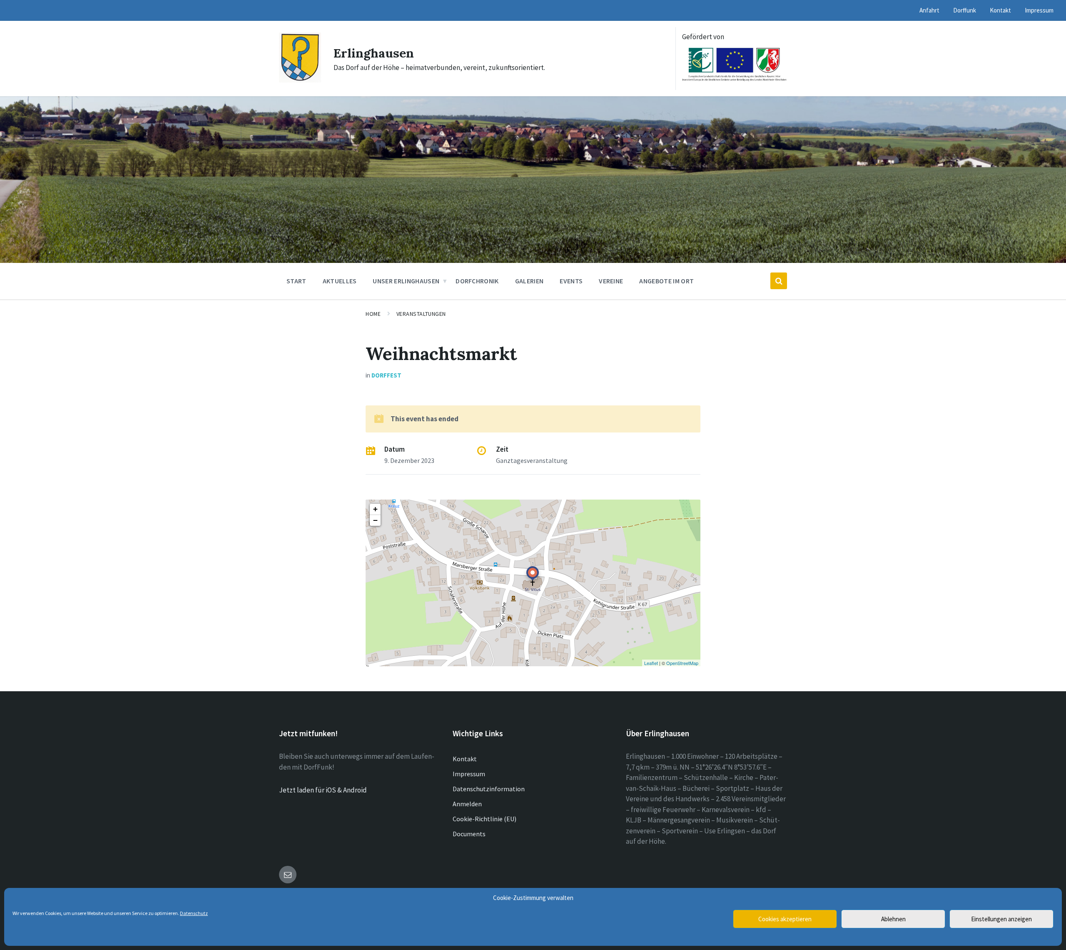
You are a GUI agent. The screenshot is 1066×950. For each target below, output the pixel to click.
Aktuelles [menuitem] (340, 281)
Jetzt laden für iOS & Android (323, 790)
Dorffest (386, 375)
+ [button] (375, 509)
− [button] (375, 520)
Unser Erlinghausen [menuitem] (406, 281)
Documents (469, 834)
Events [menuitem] (571, 281)
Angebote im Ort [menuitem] (666, 281)
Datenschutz (194, 913)
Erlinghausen (374, 53)
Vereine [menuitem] (611, 281)
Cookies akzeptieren (785, 919)
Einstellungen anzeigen (1001, 919)
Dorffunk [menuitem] (964, 10)
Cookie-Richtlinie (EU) (484, 819)
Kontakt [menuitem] (1000, 10)
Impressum (469, 774)
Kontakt (465, 759)
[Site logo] (300, 80)
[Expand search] (778, 280)
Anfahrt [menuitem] (929, 10)
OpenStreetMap (682, 663)
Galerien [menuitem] (529, 281)
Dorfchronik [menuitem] (477, 281)
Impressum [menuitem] (1039, 10)
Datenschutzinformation (489, 789)
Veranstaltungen (421, 314)
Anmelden (467, 804)
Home (373, 314)
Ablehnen (893, 919)
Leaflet (651, 663)
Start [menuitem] (296, 281)
